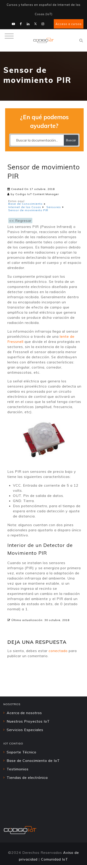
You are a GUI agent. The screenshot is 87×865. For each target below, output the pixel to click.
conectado (58, 650)
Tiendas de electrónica (27, 777)
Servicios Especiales (25, 729)
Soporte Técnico (21, 752)
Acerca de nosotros (24, 713)
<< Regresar (20, 220)
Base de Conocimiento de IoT (33, 760)
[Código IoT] (43, 40)
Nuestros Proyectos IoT (28, 721)
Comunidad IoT (54, 859)
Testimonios (18, 769)
